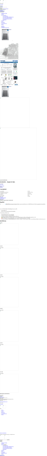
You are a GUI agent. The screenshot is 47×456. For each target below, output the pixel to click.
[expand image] (6, 97)
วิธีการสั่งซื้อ (3, 22)
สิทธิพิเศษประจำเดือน (4, 13)
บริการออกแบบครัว (5, 445)
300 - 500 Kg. (1, 184)
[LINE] (4, 2)
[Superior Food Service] (5, 8)
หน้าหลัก (2, 14)
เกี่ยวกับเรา (2, 20)
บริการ (2, 15)
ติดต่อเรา (2, 24)
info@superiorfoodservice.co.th (3, 401)
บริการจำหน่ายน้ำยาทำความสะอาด (7, 448)
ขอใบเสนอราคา (2, 198)
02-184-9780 (1, 4)
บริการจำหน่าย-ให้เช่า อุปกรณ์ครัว (7, 447)
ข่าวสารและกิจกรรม (4, 23)
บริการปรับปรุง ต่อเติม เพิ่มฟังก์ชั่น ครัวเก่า (8, 446)
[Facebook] (1, 2)
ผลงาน (2, 21)
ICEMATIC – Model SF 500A (5, 27)
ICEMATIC (1, 187)
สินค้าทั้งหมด (4, 449)
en (0, 6)
